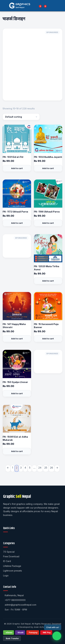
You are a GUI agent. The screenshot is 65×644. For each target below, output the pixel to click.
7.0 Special (9, 551)
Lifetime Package (12, 566)
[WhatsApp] (56, 636)
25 (45, 467)
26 (51, 467)
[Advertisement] (32, 64)
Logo (6, 575)
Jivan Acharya (41, 627)
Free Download (11, 556)
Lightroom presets (12, 570)
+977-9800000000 (15, 600)
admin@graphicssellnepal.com (20, 604)
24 (39, 467)
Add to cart (17, 168)
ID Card (7, 561)
